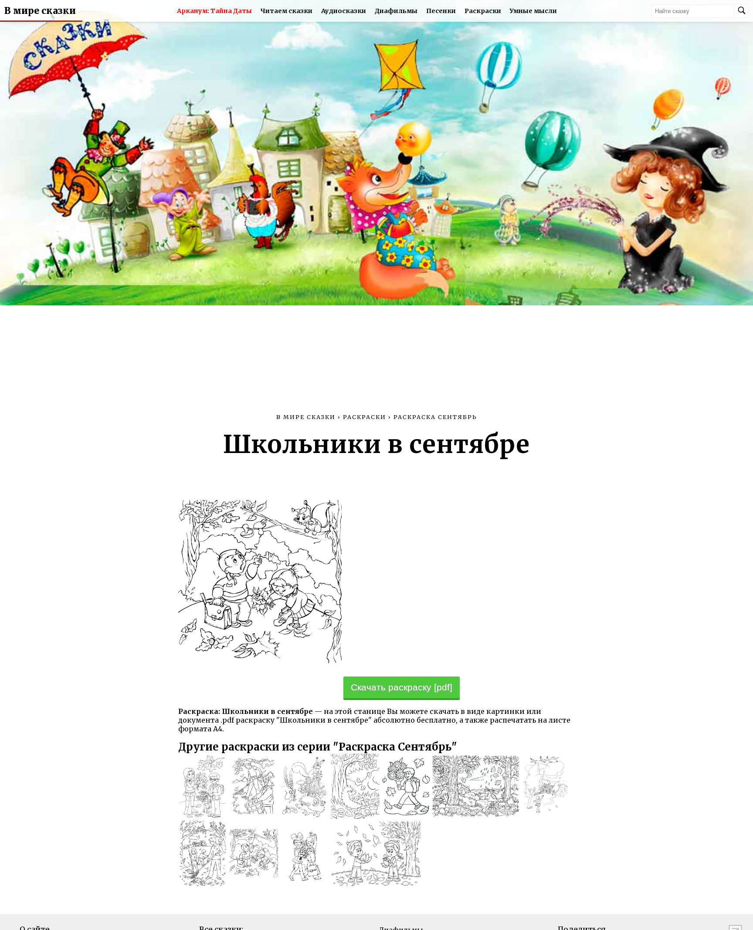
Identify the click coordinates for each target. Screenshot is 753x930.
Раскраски (483, 11)
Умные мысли (533, 11)
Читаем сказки (286, 11)
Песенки (441, 11)
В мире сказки (40, 11)
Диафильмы (396, 11)
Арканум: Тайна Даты (214, 11)
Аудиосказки (343, 11)
